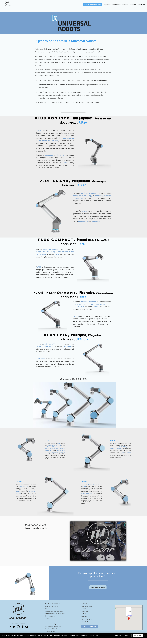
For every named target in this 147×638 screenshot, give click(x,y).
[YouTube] (26, 626)
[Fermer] (145, 635)
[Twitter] (14, 626)
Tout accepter (137, 635)
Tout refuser (127, 635)
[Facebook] (22, 626)
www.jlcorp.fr (85, 621)
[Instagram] (18, 626)
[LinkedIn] (10, 626)
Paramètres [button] (118, 635)
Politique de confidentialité (91, 635)
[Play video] (98, 541)
